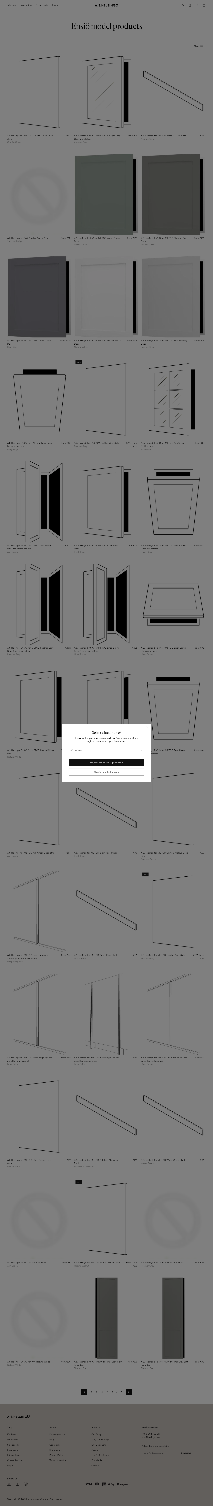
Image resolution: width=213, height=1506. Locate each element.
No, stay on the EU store (106, 771)
